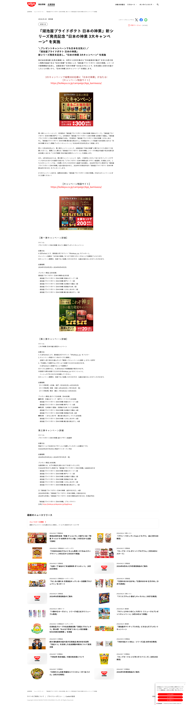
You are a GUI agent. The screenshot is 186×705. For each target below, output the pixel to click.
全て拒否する (170, 697)
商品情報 (41, 4)
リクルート (131, 4)
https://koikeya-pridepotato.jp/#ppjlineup (57, 504)
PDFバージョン (139, 25)
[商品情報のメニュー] (45, 4)
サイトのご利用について (35, 696)
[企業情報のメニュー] (55, 4)
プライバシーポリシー (54, 696)
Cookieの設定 (170, 694)
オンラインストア (146, 4)
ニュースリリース (38, 11)
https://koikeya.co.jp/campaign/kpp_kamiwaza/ (76, 83)
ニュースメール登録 (37, 522)
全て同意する (170, 700)
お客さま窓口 (120, 4)
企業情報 (51, 4)
